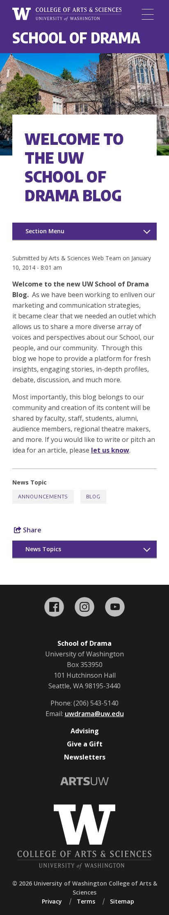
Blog (93, 497)
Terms (86, 901)
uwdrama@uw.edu (94, 713)
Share (31, 529)
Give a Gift (85, 743)
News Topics (43, 549)
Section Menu (44, 231)
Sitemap (122, 901)
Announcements (43, 497)
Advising (85, 730)
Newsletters (84, 757)
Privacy (52, 901)
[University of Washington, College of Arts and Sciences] (66, 14)
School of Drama (76, 37)
